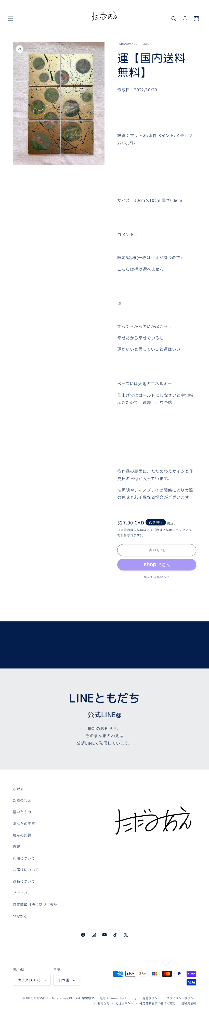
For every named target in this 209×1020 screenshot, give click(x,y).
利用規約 (104, 1003)
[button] (10, 18)
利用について (24, 858)
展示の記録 (22, 835)
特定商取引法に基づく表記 (35, 904)
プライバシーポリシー (181, 998)
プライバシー (24, 892)
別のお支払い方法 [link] (156, 577)
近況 (16, 846)
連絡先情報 (189, 1003)
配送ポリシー (124, 1003)
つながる (20, 915)
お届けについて (26, 869)
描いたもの (22, 811)
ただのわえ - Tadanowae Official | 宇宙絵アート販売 (70, 998)
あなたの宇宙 (24, 823)
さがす (18, 788)
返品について (24, 881)
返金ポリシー (151, 998)
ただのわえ (22, 800)
